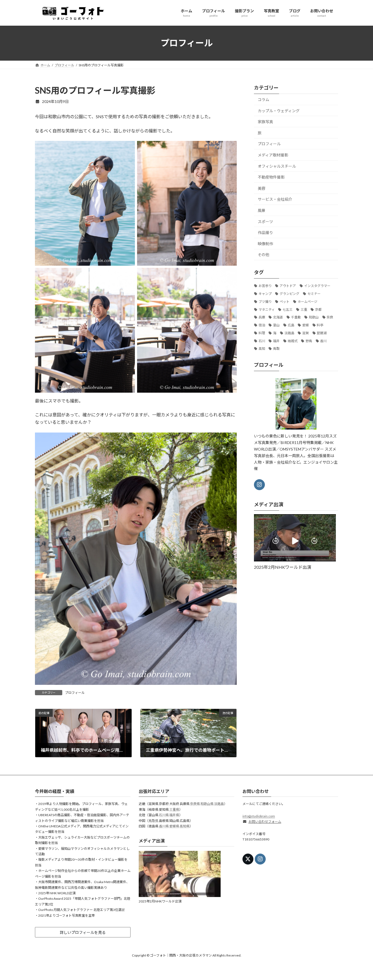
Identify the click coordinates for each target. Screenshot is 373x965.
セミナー (314, 294)
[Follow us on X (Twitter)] (247, 859)
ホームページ (307, 301)
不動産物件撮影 (271, 177)
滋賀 (305, 333)
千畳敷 (296, 317)
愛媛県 (174, 826)
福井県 (174, 815)
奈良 (330, 317)
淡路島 (289, 333)
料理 (262, 333)
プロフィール (75, 693)
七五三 (287, 309)
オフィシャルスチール (277, 166)
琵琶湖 (322, 333)
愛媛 (305, 325)
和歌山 (314, 317)
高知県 (185, 826)
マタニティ (267, 309)
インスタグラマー (317, 286)
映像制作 (265, 243)
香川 (323, 341)
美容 (261, 188)
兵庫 (262, 317)
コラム (263, 99)
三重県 (174, 809)
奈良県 (195, 804)
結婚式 (293, 341)
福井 (276, 341)
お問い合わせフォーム (264, 822)
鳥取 (276, 349)
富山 (276, 325)
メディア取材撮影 (273, 155)
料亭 (320, 325)
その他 (263, 254)
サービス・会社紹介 (275, 199)
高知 (262, 349)
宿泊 (262, 325)
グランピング (289, 294)
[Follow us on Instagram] (259, 484)
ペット (284, 301)
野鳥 (309, 341)
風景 (261, 210)
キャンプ (265, 294)
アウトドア (288, 286)
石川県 (164, 815)
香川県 (164, 826)
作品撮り (265, 232)
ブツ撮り (265, 301)
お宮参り (265, 286)
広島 (291, 325)
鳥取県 (153, 821)
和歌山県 (207, 804)
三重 (304, 309)
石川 (262, 341)
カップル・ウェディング (279, 110)
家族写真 (265, 121)
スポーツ (265, 221)
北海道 (278, 317)
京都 (318, 309)
